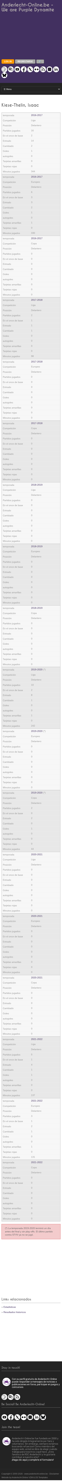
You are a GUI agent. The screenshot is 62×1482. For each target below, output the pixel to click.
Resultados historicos (14, 1312)
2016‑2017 (36, 115)
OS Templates (41, 1477)
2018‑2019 (36, 484)
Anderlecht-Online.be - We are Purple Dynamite (27, 7)
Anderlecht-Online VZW (22, 1477)
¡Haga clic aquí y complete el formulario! (33, 1459)
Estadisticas (9, 1307)
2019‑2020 (36, 669)
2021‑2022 (36, 1039)
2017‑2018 (36, 300)
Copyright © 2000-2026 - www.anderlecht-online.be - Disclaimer (30, 1474)
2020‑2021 (36, 854)
